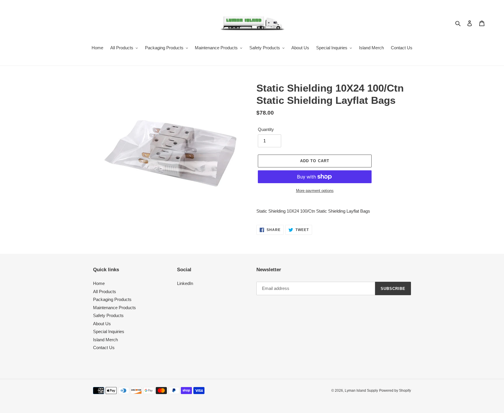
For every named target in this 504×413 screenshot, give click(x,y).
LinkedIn (185, 283)
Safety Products (108, 315)
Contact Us (104, 347)
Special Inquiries (108, 331)
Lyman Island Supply (361, 390)
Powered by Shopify (395, 390)
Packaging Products (112, 299)
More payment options (315, 190)
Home (99, 283)
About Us (102, 323)
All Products (104, 291)
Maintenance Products (114, 307)
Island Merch (105, 339)
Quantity (266, 129)
